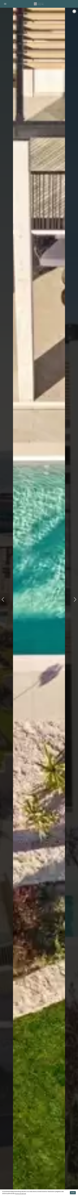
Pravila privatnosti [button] (20, 1193)
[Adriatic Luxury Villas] (39, 4)
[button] (75, 599)
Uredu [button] (73, 1192)
